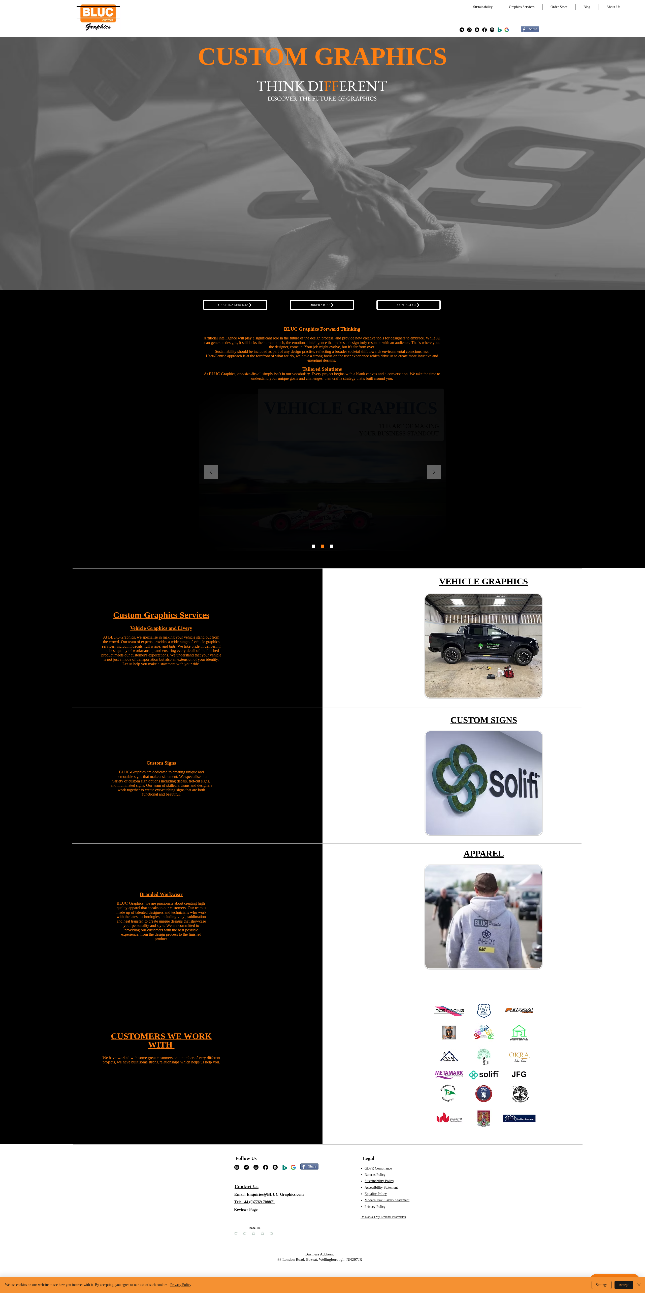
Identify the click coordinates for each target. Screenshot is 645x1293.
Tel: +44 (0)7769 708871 (254, 1202)
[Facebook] (484, 29)
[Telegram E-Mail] (246, 1167)
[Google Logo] (293, 1167)
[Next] (434, 472)
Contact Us (247, 1186)
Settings (601, 1285)
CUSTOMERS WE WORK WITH (161, 1040)
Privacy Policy (180, 1285)
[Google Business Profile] (506, 29)
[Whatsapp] (469, 29)
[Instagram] (492, 29)
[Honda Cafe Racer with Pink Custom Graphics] (331, 546)
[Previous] (211, 472)
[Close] (639, 1285)
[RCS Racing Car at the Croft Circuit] (313, 546)
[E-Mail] (462, 29)
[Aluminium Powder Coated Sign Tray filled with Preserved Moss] (322, 546)
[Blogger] (477, 29)
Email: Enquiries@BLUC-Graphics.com (269, 1194)
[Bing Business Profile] (499, 29)
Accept (624, 1285)
